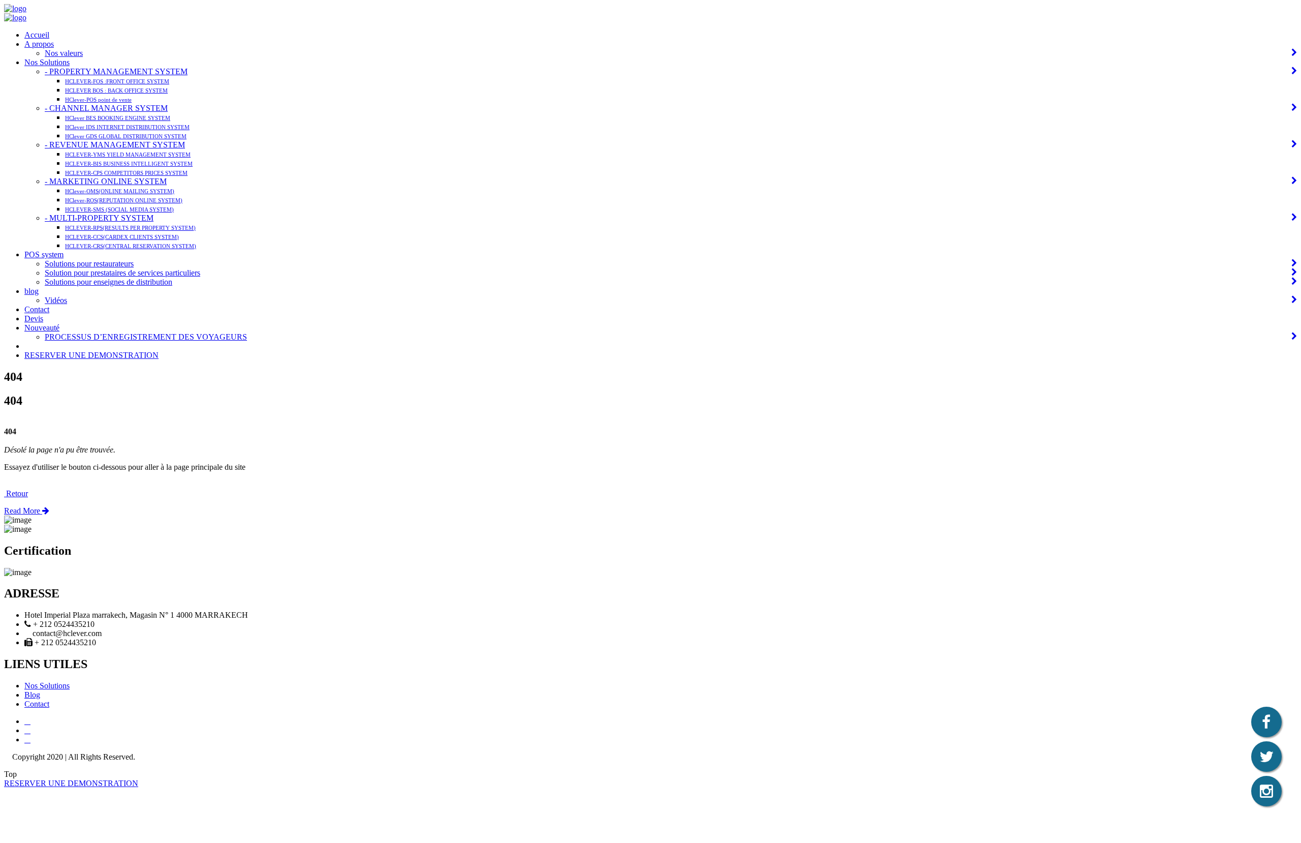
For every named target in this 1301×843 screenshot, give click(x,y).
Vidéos (56, 300)
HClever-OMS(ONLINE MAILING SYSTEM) (119, 191)
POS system (44, 254)
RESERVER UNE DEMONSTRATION (91, 355)
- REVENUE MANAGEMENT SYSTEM (115, 144)
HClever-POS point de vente (98, 100)
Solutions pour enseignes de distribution (108, 282)
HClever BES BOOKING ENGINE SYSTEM (117, 118)
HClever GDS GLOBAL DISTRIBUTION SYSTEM (126, 136)
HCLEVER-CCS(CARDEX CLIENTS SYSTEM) (122, 237)
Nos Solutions (47, 62)
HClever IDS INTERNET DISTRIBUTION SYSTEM (127, 127)
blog (31, 291)
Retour (16, 493)
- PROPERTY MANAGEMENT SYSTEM (116, 71)
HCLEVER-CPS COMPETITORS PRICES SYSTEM (126, 173)
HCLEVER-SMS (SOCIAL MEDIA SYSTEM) (119, 209)
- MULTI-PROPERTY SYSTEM (99, 218)
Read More (23, 510)
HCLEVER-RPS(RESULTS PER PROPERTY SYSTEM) (130, 228)
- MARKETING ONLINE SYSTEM (106, 181)
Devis (33, 318)
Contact (36, 309)
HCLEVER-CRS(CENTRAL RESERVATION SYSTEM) (130, 246)
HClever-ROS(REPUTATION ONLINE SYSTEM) (123, 200)
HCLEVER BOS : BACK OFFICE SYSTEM (116, 90)
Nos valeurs (64, 53)
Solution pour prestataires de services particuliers (122, 272)
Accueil (36, 35)
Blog (32, 694)
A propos (39, 44)
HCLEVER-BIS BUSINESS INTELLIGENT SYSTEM (129, 164)
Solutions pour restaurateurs (89, 263)
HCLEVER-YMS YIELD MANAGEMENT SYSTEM (128, 155)
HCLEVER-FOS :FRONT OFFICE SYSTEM (117, 81)
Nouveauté (41, 327)
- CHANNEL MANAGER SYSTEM (106, 108)
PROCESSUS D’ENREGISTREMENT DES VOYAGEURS (146, 337)
